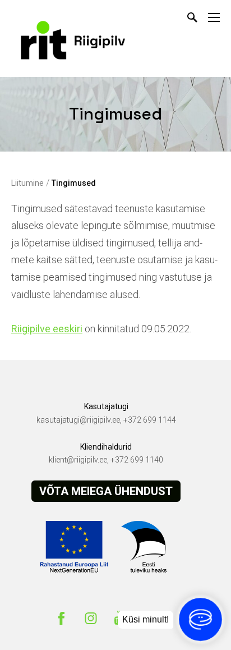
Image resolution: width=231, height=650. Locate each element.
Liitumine (27, 182)
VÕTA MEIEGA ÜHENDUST (106, 491)
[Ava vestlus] (200, 619)
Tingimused (74, 182)
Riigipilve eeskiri (46, 329)
